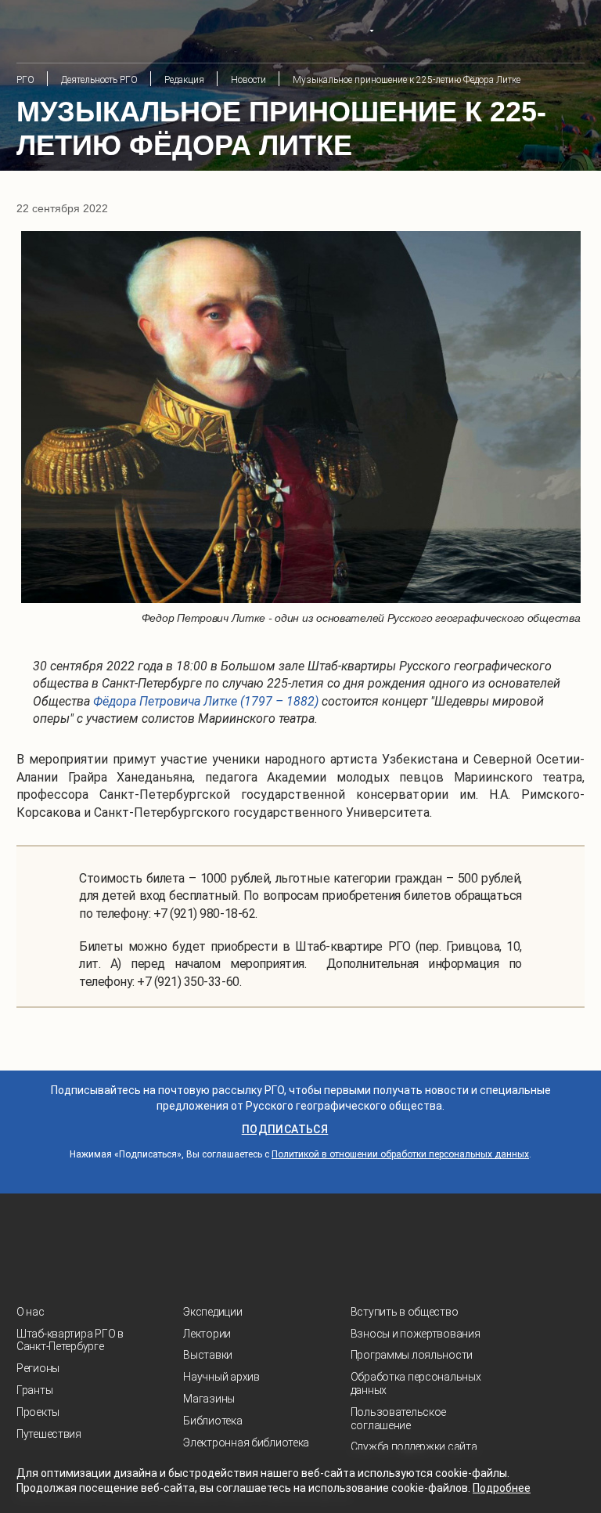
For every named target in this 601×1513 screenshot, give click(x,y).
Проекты (37, 1412)
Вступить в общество (405, 1311)
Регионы (37, 1368)
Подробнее (502, 1488)
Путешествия (48, 1434)
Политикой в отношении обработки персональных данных (400, 1154)
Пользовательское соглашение (399, 1419)
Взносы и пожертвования (415, 1333)
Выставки (207, 1355)
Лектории (207, 1333)
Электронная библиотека (246, 1442)
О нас (30, 1311)
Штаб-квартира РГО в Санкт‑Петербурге (70, 1340)
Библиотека (212, 1420)
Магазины (209, 1398)
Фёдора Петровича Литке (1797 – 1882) (205, 701)
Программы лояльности (412, 1355)
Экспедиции (212, 1311)
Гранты (34, 1390)
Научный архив (221, 1376)
